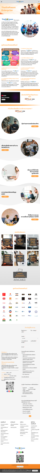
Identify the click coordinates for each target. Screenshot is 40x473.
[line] (11, 391)
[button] (39, 1)
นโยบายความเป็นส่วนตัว (18, 471)
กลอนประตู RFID (13, 427)
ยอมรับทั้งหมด (35, 470)
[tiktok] (12, 391)
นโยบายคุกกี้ (25, 471)
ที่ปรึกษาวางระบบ (23, 424)
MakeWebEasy (22, 468)
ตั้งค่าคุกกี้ (29, 470)
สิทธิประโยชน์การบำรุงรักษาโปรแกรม (24, 433)
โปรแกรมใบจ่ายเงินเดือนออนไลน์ (4, 431)
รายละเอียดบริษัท (34, 426)
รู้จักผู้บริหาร (33, 427)
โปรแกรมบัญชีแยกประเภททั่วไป (4, 437)
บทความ (21, 435)
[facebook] (7, 391)
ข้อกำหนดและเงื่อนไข (34, 439)
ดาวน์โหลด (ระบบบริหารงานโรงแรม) (24, 430)
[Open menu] (1, 2)
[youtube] (9, 391)
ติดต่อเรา (32, 440)
